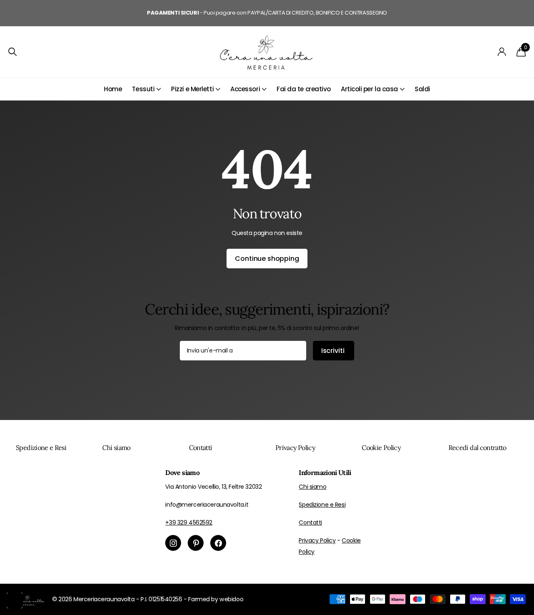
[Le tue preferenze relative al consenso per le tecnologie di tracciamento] (15, 600)
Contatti (200, 447)
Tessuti (143, 89)
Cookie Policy (381, 447)
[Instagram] (173, 543)
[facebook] (218, 543)
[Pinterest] (196, 543)
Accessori (245, 89)
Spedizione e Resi (41, 447)
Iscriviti (333, 350)
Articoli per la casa (369, 89)
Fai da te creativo (304, 89)
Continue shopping (267, 258)
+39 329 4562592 (188, 522)
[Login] (502, 51)
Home (113, 89)
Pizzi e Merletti (192, 89)
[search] (12, 51)
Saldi (422, 89)
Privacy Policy (295, 447)
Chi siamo (116, 447)
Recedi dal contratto (477, 447)
